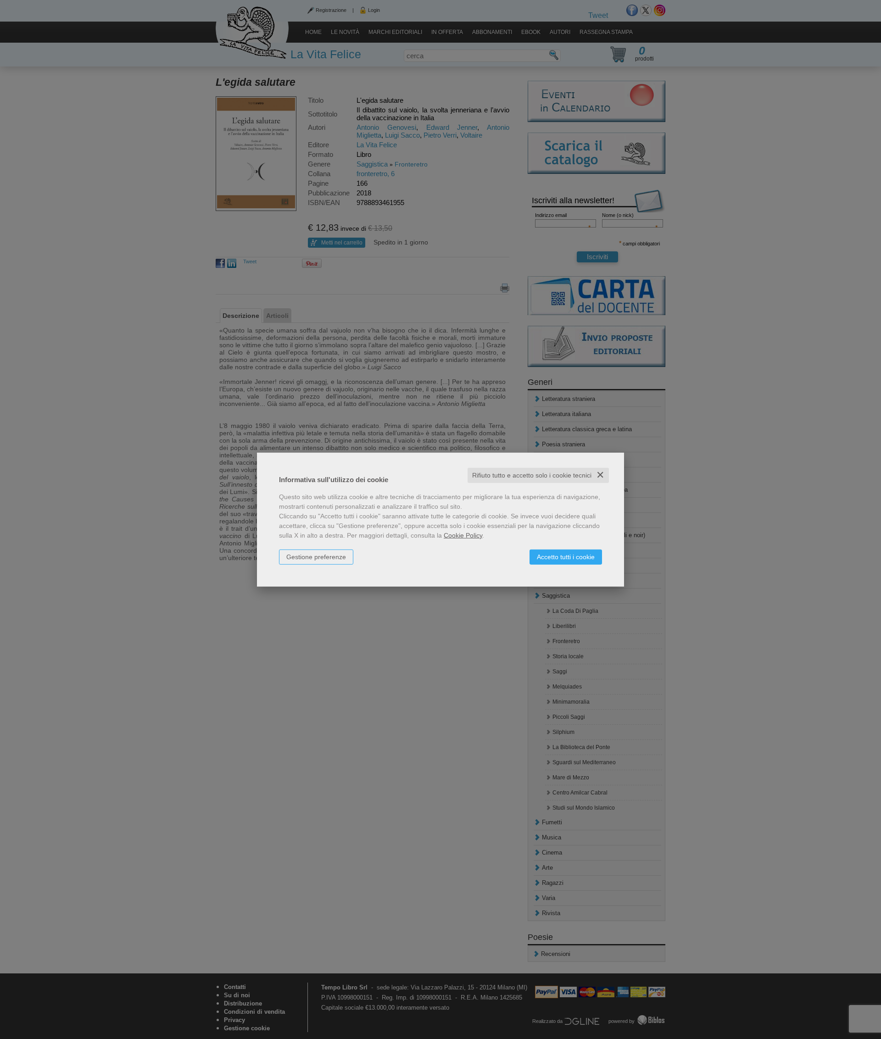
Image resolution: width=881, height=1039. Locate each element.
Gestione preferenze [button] (316, 557)
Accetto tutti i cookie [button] (566, 557)
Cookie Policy (463, 535)
